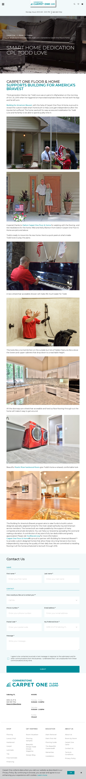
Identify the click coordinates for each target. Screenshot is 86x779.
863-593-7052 (57, 12)
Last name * (48, 573)
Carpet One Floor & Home (18, 538)
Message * (10, 635)
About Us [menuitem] (68, 735)
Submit (43, 669)
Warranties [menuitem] (50, 752)
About (21, 35)
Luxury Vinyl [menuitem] (11, 738)
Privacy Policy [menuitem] (70, 758)
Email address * (49, 608)
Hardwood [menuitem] (10, 742)
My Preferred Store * (51, 622)
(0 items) (82, 4)
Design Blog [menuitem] (30, 755)
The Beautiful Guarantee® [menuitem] (51, 747)
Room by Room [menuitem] (71, 738)
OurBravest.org (33, 536)
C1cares (29, 35)
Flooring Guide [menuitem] (51, 742)
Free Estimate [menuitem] (12, 758)
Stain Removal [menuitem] (51, 735)
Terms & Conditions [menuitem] (69, 753)
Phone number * (13, 608)
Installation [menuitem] (50, 756)
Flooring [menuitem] (10, 735)
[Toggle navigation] (3, 4)
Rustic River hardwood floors (27, 467)
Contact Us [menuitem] (69, 748)
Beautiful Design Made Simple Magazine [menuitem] (31, 748)
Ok (71, 773)
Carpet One (11, 35)
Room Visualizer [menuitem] (32, 735)
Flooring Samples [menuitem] (29, 740)
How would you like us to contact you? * (21, 595)
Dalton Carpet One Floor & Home (37, 225)
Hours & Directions (14, 704)
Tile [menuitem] (8, 754)
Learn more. (42, 775)
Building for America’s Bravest (19, 105)
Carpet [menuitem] (9, 746)
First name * (11, 573)
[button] (74, 4)
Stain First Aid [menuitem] (51, 738)
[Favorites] (78, 4)
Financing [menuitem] (10, 762)
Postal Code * (11, 622)
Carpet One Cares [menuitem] (69, 743)
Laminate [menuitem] (10, 750)
